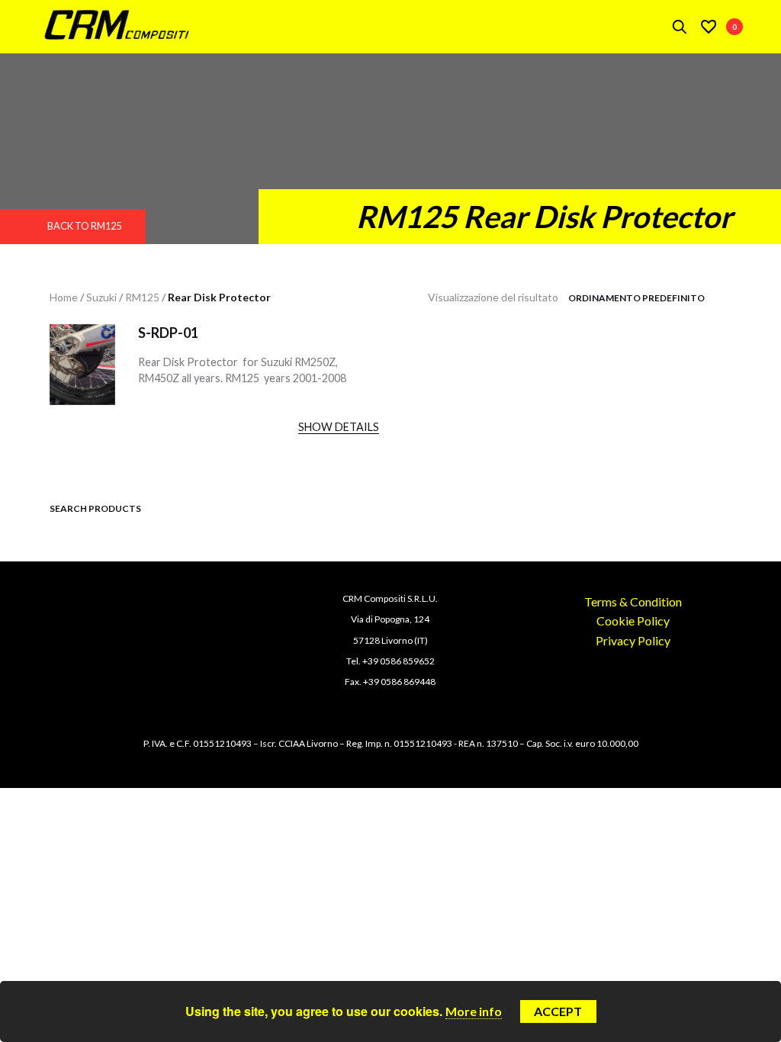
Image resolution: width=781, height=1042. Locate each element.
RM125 (142, 297)
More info (473, 1011)
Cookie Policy (633, 620)
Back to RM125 (84, 226)
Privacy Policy (633, 640)
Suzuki (101, 297)
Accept (558, 1011)
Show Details (338, 426)
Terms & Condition (633, 601)
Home (64, 297)
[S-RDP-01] (82, 379)
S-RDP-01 (168, 332)
